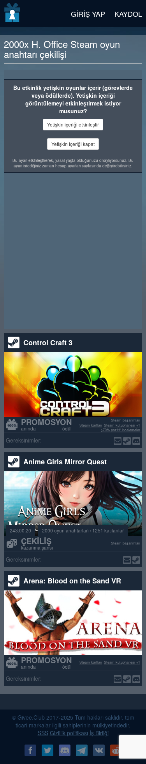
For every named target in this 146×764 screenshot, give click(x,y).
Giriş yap (88, 14)
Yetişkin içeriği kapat (73, 144)
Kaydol (128, 14)
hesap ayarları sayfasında (78, 166)
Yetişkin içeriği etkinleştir (73, 124)
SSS (43, 733)
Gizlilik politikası (69, 733)
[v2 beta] (12, 13)
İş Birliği (99, 733)
